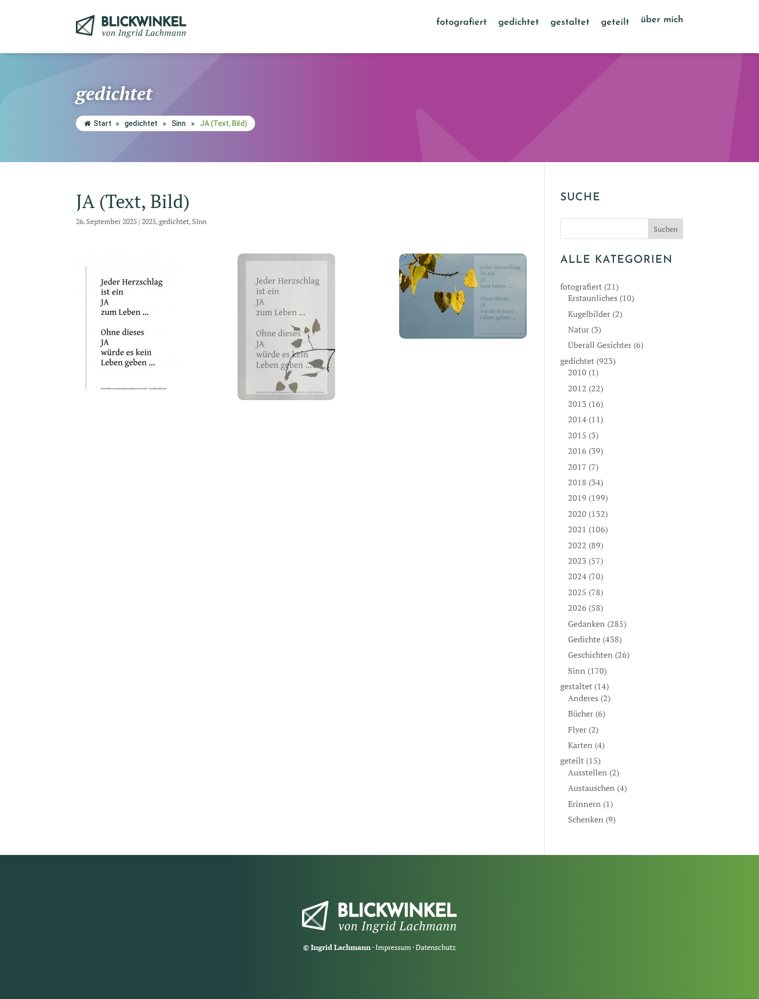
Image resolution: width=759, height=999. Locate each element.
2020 (577, 513)
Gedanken (586, 623)
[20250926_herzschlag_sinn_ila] (140, 326)
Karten (580, 745)
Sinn (178, 123)
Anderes (583, 698)
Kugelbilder (589, 314)
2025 (148, 221)
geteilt (615, 23)
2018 (577, 482)
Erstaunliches (593, 298)
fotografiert (461, 23)
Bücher (580, 713)
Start (102, 123)
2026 (577, 607)
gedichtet (518, 23)
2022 (577, 545)
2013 (577, 403)
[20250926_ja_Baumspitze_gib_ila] (302, 326)
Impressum (393, 947)
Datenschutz (436, 947)
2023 (577, 560)
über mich (662, 21)
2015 (577, 435)
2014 (577, 419)
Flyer (577, 729)
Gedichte (584, 639)
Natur (578, 329)
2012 (577, 388)
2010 (577, 372)
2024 (577, 576)
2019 (577, 497)
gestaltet (570, 23)
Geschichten (590, 654)
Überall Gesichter (599, 345)
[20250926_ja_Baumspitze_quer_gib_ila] (463, 296)
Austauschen (591, 788)
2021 (577, 529)
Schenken (586, 819)
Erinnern (584, 804)
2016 (577, 450)
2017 (577, 466)
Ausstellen (587, 772)
